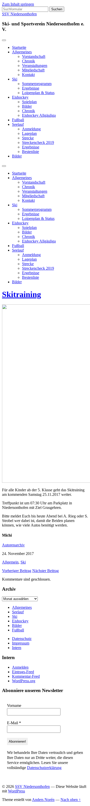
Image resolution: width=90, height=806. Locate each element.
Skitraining (21, 294)
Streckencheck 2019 (38, 142)
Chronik (28, 61)
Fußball (18, 120)
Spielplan (29, 102)
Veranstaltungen (34, 65)
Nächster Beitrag (45, 571)
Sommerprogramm (37, 84)
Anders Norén (43, 799)
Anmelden (20, 667)
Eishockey (20, 97)
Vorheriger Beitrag (16, 571)
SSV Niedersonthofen (19, 14)
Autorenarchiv (13, 545)
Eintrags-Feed (23, 672)
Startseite (19, 47)
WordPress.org (23, 681)
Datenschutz (22, 638)
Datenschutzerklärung (44, 767)
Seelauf (18, 124)
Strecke (28, 138)
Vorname (14, 705)
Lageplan (29, 133)
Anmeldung (31, 129)
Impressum (20, 643)
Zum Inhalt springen (18, 4)
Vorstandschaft (33, 56)
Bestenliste (30, 151)
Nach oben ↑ (70, 799)
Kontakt (28, 74)
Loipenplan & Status (38, 93)
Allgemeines (22, 52)
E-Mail (14, 723)
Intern (16, 648)
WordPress (16, 791)
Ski (14, 79)
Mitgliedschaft (33, 70)
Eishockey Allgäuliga (39, 115)
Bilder (27, 106)
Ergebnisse (30, 88)
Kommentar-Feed (26, 676)
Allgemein (10, 562)
